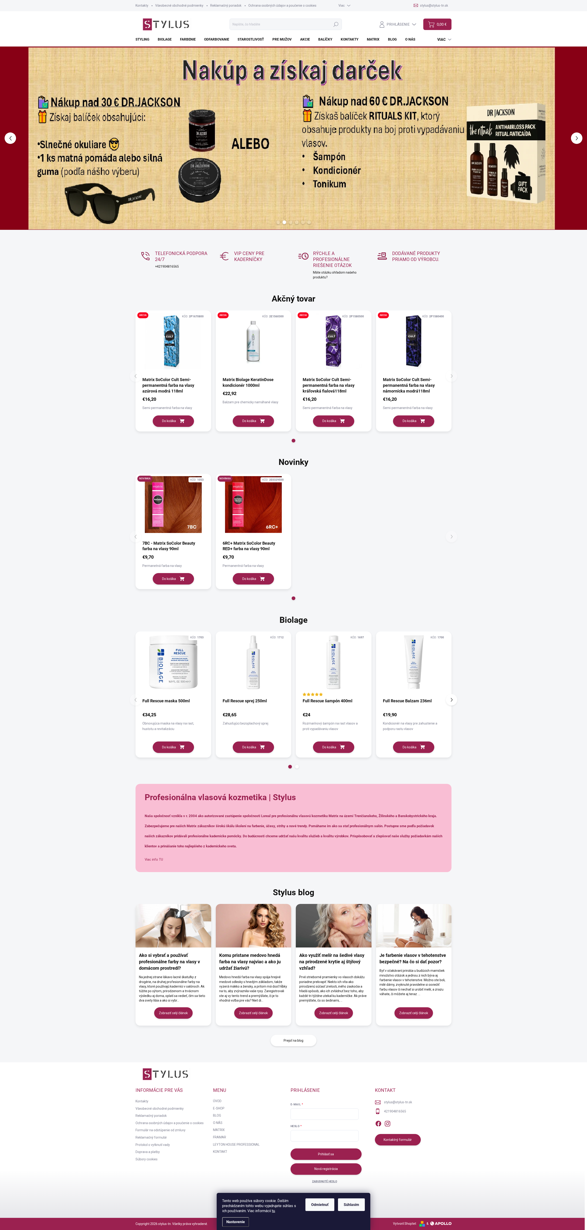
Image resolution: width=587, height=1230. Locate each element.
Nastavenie (235, 1222)
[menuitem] (144, 39)
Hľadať (336, 24)
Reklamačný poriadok (225, 5)
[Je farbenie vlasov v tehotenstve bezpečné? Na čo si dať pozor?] (414, 925)
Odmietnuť (320, 1205)
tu (273, 1211)
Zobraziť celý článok (173, 1013)
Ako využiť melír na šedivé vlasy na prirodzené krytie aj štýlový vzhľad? (331, 962)
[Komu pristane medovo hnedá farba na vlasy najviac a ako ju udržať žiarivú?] (253, 925)
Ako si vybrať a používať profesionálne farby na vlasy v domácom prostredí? (169, 962)
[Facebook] (378, 1122)
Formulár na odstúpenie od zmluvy (161, 1130)
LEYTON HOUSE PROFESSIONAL (236, 1144)
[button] (23, 138)
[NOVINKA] (173, 507)
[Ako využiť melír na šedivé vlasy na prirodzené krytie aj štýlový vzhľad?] (333, 925)
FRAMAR (219, 1137)
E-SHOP (218, 1108)
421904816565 (395, 1111)
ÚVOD (217, 1101)
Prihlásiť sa (326, 1154)
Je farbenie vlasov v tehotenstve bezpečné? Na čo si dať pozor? (412, 958)
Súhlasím (351, 1205)
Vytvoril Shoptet (404, 1223)
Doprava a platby (148, 1152)
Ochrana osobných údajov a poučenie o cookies (282, 5)
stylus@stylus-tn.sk (398, 1102)
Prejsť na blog (293, 1040)
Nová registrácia (326, 1169)
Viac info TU (154, 859)
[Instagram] (387, 1122)
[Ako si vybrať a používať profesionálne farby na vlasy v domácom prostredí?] (173, 925)
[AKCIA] (173, 343)
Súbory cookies (147, 1159)
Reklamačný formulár (151, 1137)
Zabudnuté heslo (324, 1181)
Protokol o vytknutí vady (153, 1145)
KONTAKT (220, 1151)
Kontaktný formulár (398, 1140)
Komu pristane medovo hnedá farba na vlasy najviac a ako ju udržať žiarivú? (250, 962)
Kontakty (142, 5)
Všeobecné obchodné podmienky (179, 5)
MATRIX (219, 1130)
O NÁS (217, 1123)
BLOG (217, 1115)
